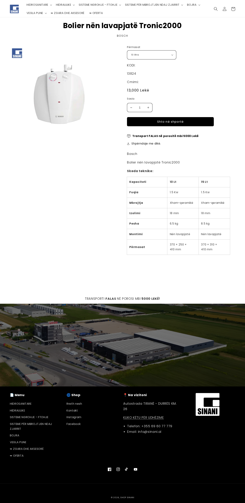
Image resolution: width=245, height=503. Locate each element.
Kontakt (72, 410)
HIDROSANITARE (21, 404)
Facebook (74, 424)
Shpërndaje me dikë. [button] (146, 143)
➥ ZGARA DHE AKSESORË (27, 449)
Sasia (130, 98)
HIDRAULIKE (17, 410)
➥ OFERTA (16, 456)
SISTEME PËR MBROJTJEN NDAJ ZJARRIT (31, 426)
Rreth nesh (74, 404)
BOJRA (14, 435)
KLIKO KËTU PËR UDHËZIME (143, 417)
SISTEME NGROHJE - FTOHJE (29, 417)
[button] (38, 5)
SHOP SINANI (127, 497)
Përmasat (133, 47)
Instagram (74, 417)
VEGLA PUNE (18, 442)
